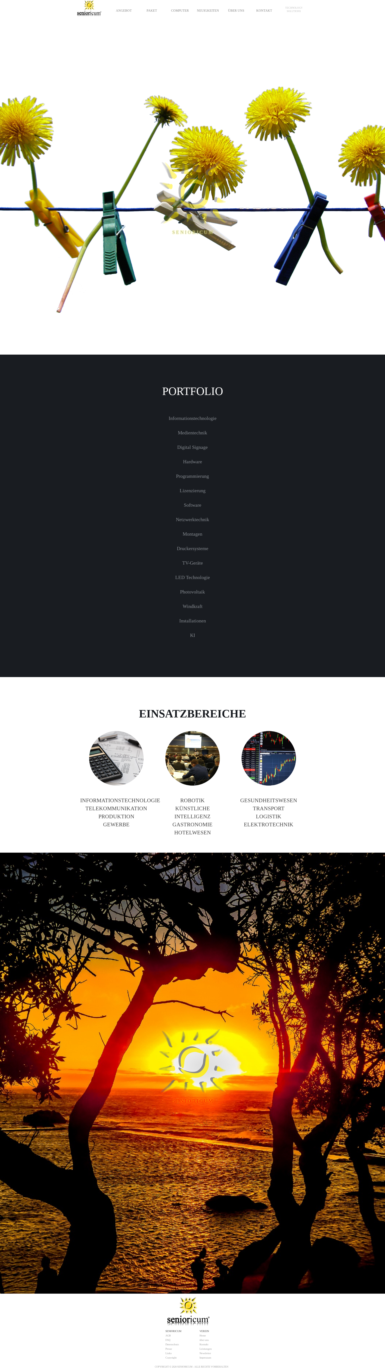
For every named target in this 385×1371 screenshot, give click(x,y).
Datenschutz (172, 1344)
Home (203, 1335)
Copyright (171, 1357)
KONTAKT (264, 10)
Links (168, 1353)
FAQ (167, 1339)
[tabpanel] (294, 9)
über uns (204, 1339)
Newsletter (205, 1353)
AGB (168, 1335)
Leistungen (206, 1348)
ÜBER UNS (236, 10)
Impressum (205, 1357)
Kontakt (204, 1344)
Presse (168, 1348)
